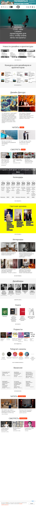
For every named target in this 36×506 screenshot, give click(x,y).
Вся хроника (18, 234)
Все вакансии (17, 391)
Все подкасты (17, 343)
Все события (18, 201)
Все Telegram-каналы (18, 362)
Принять (31, 503)
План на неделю (5, 414)
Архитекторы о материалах (4, 164)
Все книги (17, 324)
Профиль (26, 430)
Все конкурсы (17, 85)
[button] (22, 492)
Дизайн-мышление (23, 412)
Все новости (18, 60)
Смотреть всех (17, 299)
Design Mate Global (16, 162)
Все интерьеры (17, 275)
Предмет (3, 145)
